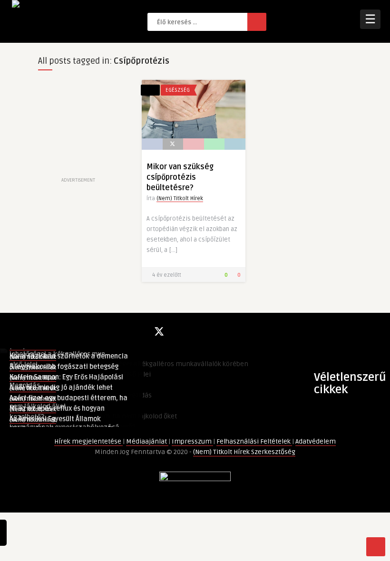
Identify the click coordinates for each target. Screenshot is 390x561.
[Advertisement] (78, 127)
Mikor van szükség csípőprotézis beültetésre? (180, 177)
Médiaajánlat (147, 441)
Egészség (178, 90)
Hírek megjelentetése (88, 441)
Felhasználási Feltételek (254, 441)
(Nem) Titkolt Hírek (179, 198)
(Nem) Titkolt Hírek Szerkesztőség (244, 452)
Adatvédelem (315, 441)
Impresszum (192, 441)
